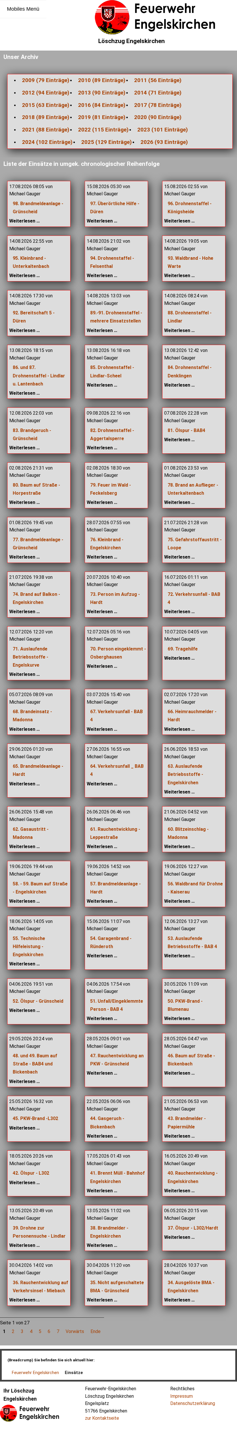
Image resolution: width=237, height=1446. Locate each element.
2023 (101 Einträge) (162, 129)
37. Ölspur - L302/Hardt (193, 1228)
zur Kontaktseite (102, 1418)
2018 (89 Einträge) (45, 117)
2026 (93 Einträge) (164, 142)
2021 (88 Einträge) (45, 129)
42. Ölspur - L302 (31, 1173)
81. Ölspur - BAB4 (186, 430)
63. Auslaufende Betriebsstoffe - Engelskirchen (185, 774)
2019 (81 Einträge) (101, 117)
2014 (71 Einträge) (158, 92)
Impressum (181, 1396)
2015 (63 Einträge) (45, 105)
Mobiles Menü (23, 9)
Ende (95, 1331)
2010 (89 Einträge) (101, 80)
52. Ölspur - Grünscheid (38, 1001)
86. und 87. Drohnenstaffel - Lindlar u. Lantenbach (39, 375)
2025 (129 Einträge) (106, 142)
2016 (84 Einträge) (101, 105)
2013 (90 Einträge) (101, 92)
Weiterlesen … (24, 221)
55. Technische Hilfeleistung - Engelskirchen (29, 946)
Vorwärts (75, 1331)
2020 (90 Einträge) (158, 117)
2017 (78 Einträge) (158, 105)
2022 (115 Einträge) (103, 129)
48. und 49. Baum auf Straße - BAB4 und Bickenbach (35, 1064)
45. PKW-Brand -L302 (35, 1118)
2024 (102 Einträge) (47, 142)
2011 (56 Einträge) (158, 80)
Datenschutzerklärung (192, 1403)
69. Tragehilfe (183, 649)
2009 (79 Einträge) (45, 80)
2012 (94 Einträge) (45, 92)
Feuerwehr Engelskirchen (35, 1372)
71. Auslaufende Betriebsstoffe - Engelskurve (30, 657)
